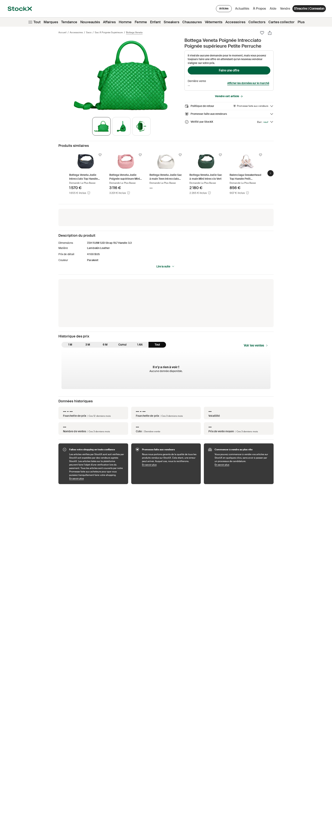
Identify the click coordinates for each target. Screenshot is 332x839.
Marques (51, 22)
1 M (70, 344)
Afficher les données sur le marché (248, 83)
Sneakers (171, 22)
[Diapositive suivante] (270, 173)
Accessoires (235, 22)
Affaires (109, 22)
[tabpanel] (120, 75)
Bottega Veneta (134, 32)
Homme (125, 22)
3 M (87, 344)
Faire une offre (229, 70)
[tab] (101, 126)
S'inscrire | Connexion (309, 9)
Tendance (69, 22)
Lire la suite (163, 266)
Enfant (155, 22)
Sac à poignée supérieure (109, 32)
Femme (141, 22)
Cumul (122, 344)
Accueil (62, 32)
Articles (223, 8)
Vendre (285, 9)
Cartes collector (281, 22)
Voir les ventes (254, 345)
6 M (105, 344)
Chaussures (192, 22)
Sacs (88, 32)
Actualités (242, 9)
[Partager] (270, 33)
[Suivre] (100, 155)
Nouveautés (90, 22)
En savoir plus (96, 478)
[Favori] (262, 33)
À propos (260, 9)
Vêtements (213, 22)
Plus (301, 22)
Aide (273, 9)
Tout (37, 22)
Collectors (256, 22)
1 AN (140, 344)
